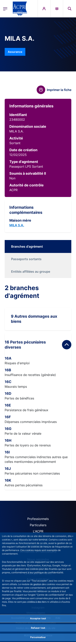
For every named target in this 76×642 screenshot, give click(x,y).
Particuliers (38, 525)
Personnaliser (38, 637)
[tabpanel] (38, 387)
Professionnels (38, 519)
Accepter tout (38, 618)
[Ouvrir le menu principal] (5, 8)
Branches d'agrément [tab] (27, 246)
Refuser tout (38, 627)
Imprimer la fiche (59, 90)
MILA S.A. (16, 225)
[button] (69, 8)
